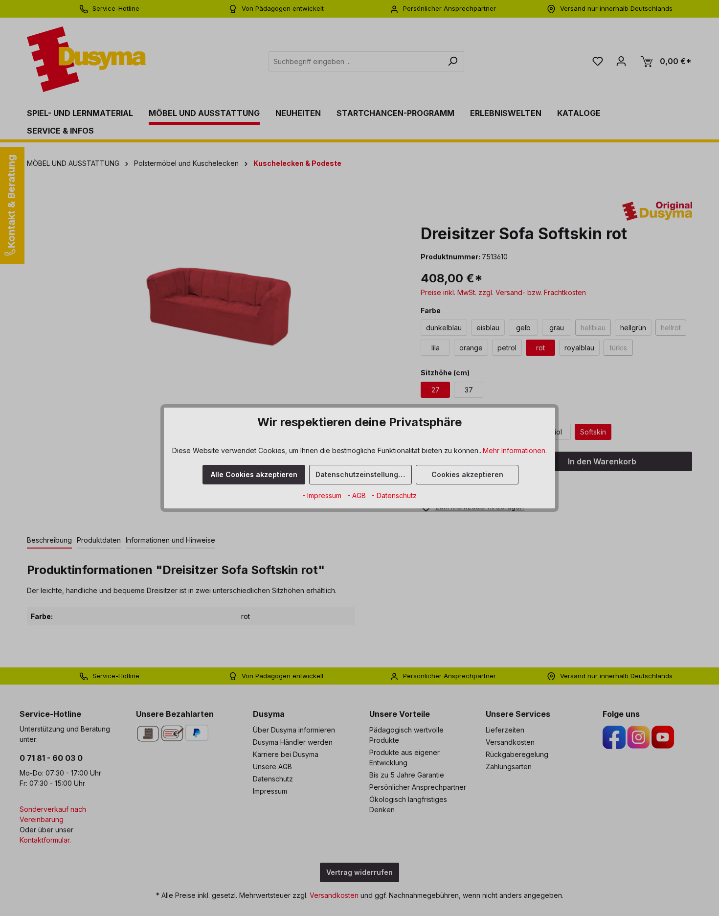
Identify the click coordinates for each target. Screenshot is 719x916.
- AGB (357, 495)
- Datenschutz (394, 495)
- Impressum (322, 495)
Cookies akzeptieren (467, 474)
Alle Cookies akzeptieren (254, 474)
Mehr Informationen (514, 450)
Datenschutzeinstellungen (361, 474)
